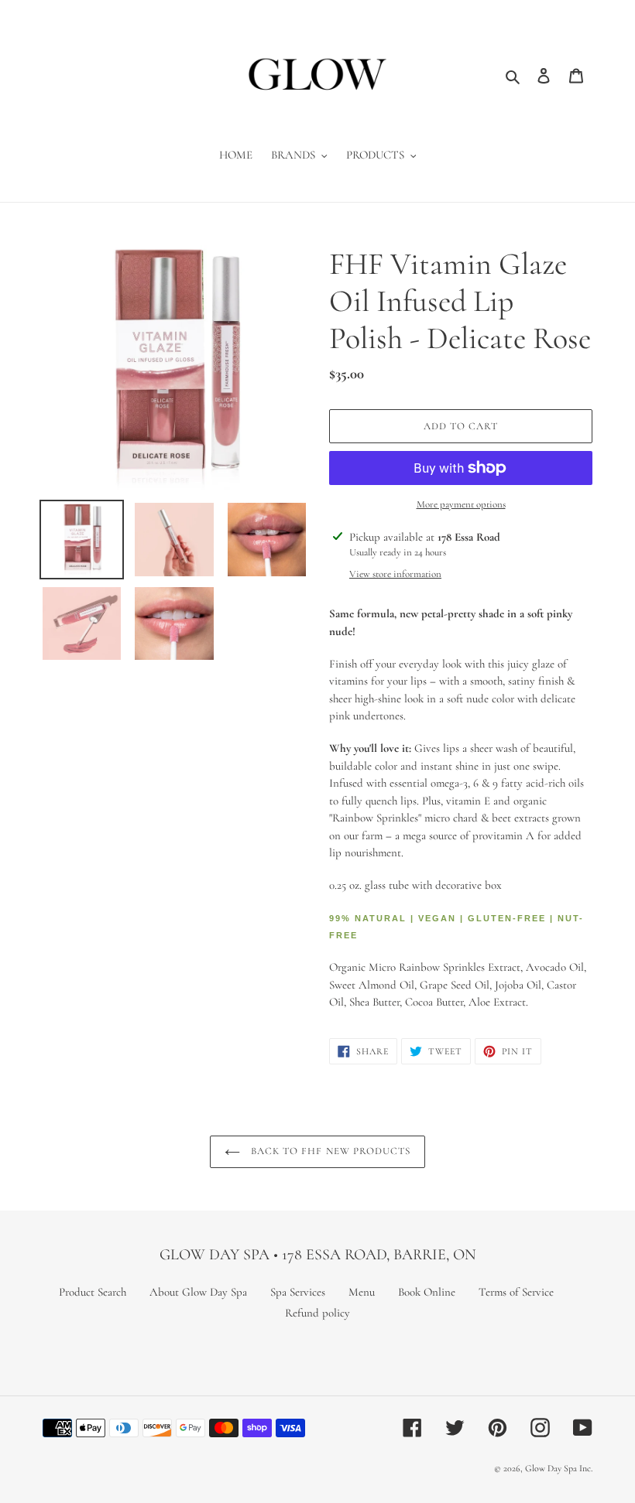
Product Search (92, 1292)
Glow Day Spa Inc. (558, 1468)
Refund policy (317, 1313)
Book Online (426, 1292)
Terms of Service (516, 1292)
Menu (361, 1292)
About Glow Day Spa (198, 1292)
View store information (395, 574)
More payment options (461, 504)
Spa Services (297, 1292)
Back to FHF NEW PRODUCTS (329, 1151)
